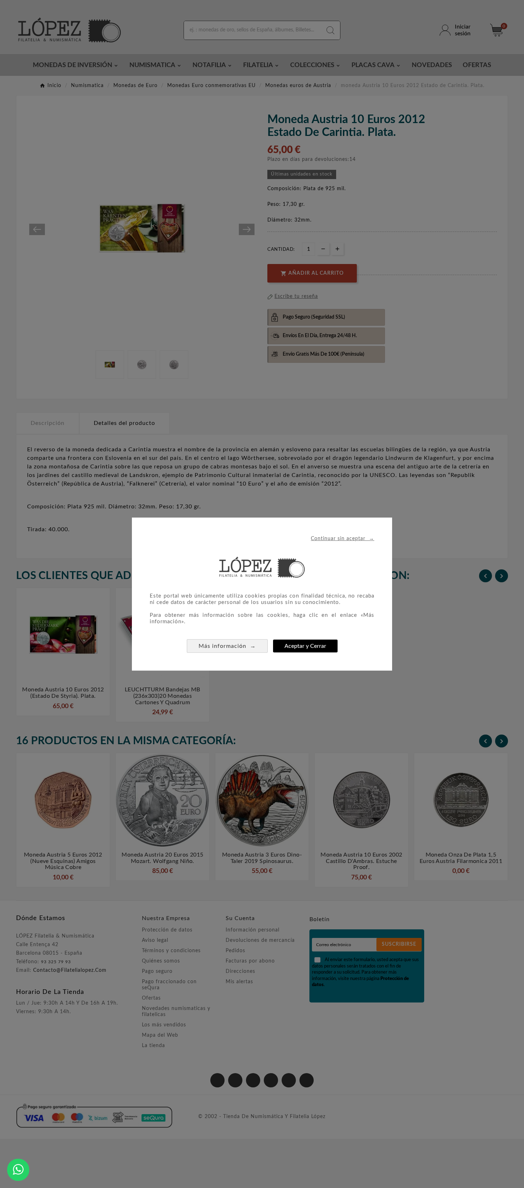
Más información (227, 646)
